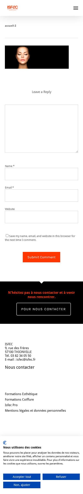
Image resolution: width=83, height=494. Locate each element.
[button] (75, 8)
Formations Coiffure (19, 399)
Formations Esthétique (21, 394)
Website (10, 209)
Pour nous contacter (43, 309)
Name (9, 166)
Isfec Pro (11, 405)
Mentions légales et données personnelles (35, 411)
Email (9, 187)
